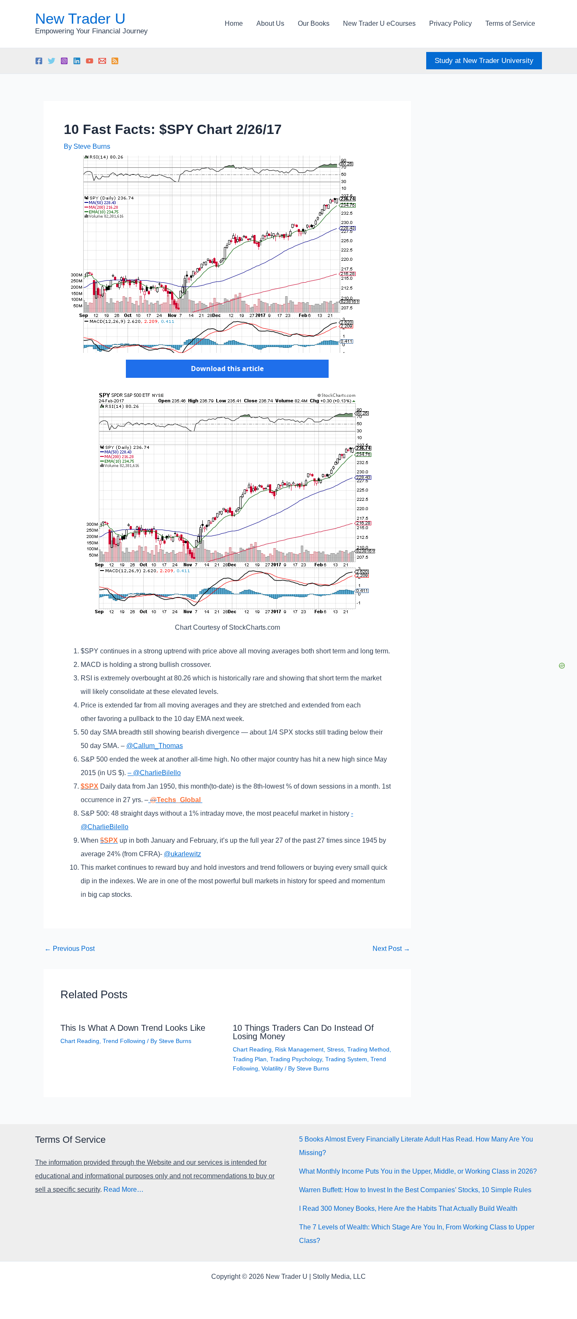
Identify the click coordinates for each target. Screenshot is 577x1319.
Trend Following (124, 1041)
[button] (484, 60)
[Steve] (102, 61)
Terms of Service (510, 23)
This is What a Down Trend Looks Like (132, 1027)
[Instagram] (64, 61)
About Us (270, 23)
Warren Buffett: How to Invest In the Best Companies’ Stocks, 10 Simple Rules (415, 1189)
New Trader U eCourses (379, 23)
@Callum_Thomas (154, 745)
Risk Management (299, 1049)
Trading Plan (250, 1059)
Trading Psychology (296, 1059)
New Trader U (80, 18)
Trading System (346, 1059)
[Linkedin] (77, 61)
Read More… (123, 1189)
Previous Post (69, 948)
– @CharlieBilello (154, 772)
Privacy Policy (450, 23)
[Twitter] (51, 61)
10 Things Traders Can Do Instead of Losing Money (303, 1032)
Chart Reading (79, 1041)
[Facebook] (39, 61)
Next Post (391, 948)
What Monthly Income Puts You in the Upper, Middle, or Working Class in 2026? (418, 1171)
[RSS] (115, 61)
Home (234, 23)
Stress (335, 1049)
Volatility (272, 1068)
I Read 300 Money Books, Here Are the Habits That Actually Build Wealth (408, 1208)
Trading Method (368, 1049)
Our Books (313, 23)
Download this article (227, 368)
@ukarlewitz (182, 853)
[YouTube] (89, 61)
